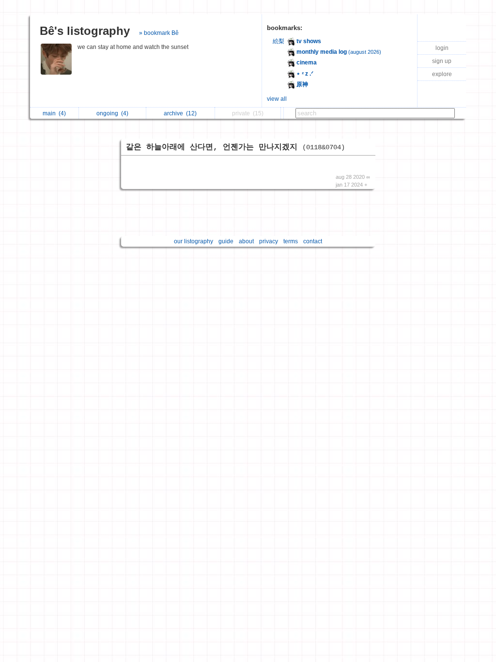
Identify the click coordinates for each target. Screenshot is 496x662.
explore (442, 74)
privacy (268, 241)
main (54, 113)
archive (180, 113)
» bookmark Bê (159, 33)
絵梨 (278, 41)
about (246, 241)
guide (225, 241)
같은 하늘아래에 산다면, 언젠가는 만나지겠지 (235, 147)
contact (312, 241)
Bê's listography (85, 30)
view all (277, 98)
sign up (441, 61)
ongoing (112, 113)
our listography (193, 241)
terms (290, 241)
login (442, 48)
